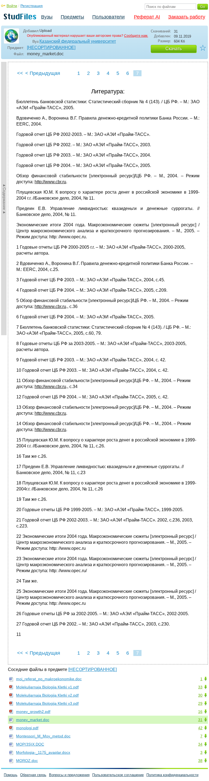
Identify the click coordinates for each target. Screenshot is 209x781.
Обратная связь (33, 775)
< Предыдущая (42, 73)
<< (20, 73)
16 (200, 711)
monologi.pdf (27, 728)
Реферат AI (147, 17)
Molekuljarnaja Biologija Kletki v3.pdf (47, 703)
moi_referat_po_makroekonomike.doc (49, 679)
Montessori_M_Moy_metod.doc (43, 736)
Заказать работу (186, 17)
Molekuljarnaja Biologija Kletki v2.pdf (47, 695)
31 (200, 720)
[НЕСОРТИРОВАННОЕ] (51, 47)
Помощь (10, 775)
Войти (12, 6)
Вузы (47, 17)
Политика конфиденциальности (172, 775)
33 (200, 687)
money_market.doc (32, 720)
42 (200, 728)
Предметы (72, 17)
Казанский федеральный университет (77, 41)
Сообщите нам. (136, 35)
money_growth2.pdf (33, 711)
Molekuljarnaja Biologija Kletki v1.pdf (47, 687)
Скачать (173, 48)
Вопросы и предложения (69, 775)
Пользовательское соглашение (118, 775)
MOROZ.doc (27, 760)
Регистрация (31, 6)
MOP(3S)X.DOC (30, 744)
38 (200, 760)
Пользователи (108, 17)
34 (200, 744)
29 (200, 703)
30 (200, 695)
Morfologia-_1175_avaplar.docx (43, 752)
